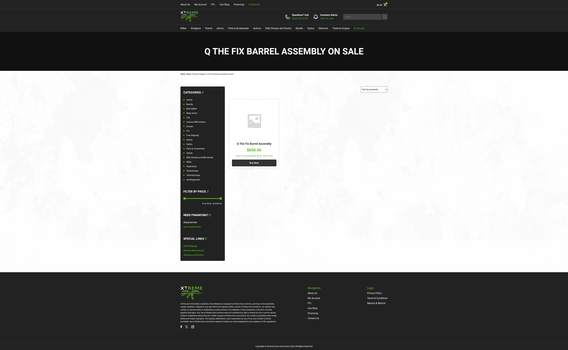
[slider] (184, 198)
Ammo (220, 28)
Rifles (183, 28)
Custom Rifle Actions (195, 122)
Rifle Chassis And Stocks (278, 28)
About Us (185, 4)
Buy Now (254, 162)
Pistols (208, 28)
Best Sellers (191, 108)
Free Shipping (192, 135)
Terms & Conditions (377, 298)
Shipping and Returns (193, 255)
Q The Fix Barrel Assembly (254, 144)
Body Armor (191, 113)
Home (182, 74)
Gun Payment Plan (192, 227)
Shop (189, 74)
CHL (188, 117)
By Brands (359, 28)
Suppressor (191, 166)
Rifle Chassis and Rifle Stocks (199, 157)
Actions (257, 28)
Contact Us (254, 4)
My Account (200, 4)
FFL (213, 4)
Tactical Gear (192, 171)
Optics (310, 28)
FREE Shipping (190, 246)
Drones (189, 126)
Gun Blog (224, 4)
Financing (239, 4)
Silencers (323, 28)
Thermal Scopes (340, 28)
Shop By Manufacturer (193, 250)
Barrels (299, 28)
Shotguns (196, 28)
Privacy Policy (374, 293)
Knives (189, 140)
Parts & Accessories (238, 28)
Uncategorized (193, 179)
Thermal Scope (193, 175)
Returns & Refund (376, 303)
